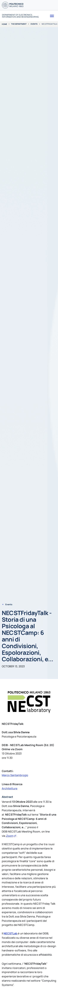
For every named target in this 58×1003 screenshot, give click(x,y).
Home (4, 24)
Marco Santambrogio (15, 775)
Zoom (9, 836)
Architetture (9, 788)
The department (18, 24)
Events (34, 24)
